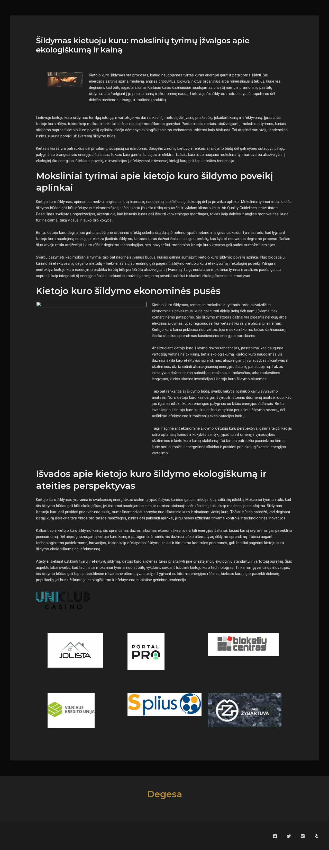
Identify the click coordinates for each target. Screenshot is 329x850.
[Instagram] (303, 836)
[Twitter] (289, 836)
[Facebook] (275, 836)
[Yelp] (317, 836)
